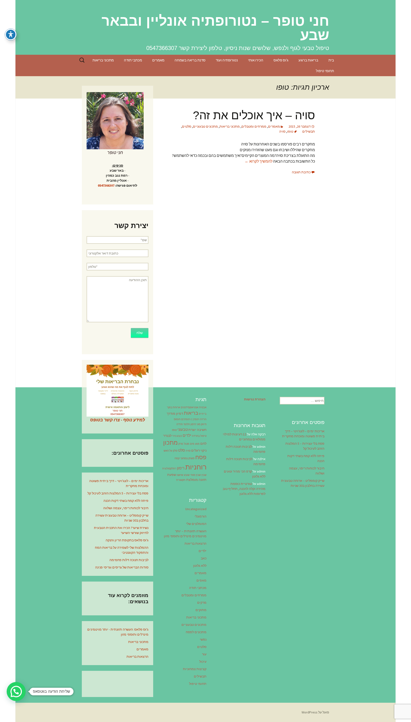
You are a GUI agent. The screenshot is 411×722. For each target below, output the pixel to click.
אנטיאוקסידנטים (189, 407)
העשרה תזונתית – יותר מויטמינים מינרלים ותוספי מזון (185, 533)
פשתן (191, 458)
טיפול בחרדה (199, 436)
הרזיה (203, 419)
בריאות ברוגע (308, 60)
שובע (187, 475)
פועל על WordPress (315, 712)
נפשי (203, 639)
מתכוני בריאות (103, 60)
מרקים (201, 602)
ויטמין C (195, 419)
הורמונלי (200, 516)
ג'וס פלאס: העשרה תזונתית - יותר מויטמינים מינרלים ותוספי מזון (117, 632)
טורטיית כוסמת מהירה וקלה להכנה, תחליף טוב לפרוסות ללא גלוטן (244, 489)
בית (331, 60)
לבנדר (167, 435)
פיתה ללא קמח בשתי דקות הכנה (125, 500)
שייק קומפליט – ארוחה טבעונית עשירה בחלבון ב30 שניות (121, 518)
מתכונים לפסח (196, 632)
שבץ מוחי (195, 475)
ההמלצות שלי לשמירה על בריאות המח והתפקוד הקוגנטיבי (121, 550)
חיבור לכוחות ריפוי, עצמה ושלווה (125, 508)
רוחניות (195, 467)
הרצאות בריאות (137, 656)
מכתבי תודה (133, 60)
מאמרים (158, 60)
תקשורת (181, 480)
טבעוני (182, 429)
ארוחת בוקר (173, 407)
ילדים (187, 435)
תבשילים (308, 131)
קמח (177, 458)
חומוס (177, 419)
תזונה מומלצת (196, 480)
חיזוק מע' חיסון (198, 424)
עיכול (202, 661)
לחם (203, 443)
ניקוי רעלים (198, 450)
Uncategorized (195, 509)
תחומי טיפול (325, 71)
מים (192, 443)
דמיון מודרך (175, 413)
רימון (181, 468)
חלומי (186, 424)
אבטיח (202, 407)
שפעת (171, 475)
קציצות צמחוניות (194, 669)
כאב (203, 558)
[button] (16, 691)
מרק (180, 443)
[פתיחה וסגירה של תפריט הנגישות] (10, 34)
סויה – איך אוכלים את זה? (254, 115)
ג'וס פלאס (281, 60)
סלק (175, 450)
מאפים (201, 580)
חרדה (179, 424)
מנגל (186, 443)
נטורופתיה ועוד (227, 60)
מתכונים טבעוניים (205, 126)
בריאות (191, 413)
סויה (282, 131)
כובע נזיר (177, 436)
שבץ (203, 475)
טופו (290, 131)
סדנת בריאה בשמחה (190, 60)
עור (204, 654)
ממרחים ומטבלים (253, 126)
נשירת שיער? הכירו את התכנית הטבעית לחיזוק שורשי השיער (121, 530)
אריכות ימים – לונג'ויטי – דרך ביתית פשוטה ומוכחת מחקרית (118, 483)
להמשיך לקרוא (258, 161)
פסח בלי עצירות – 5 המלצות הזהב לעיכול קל (118, 493)
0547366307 (106, 185)
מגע (197, 443)
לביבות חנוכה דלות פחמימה (128, 560)
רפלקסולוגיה (169, 468)
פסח (200, 457)
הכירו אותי (255, 60)
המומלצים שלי (196, 524)
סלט (181, 450)
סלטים (186, 126)
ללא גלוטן (199, 565)
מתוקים (201, 610)
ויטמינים (185, 419)
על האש (168, 450)
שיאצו (180, 475)
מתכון (170, 442)
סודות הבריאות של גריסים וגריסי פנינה (121, 567)
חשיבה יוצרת (197, 430)
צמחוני (184, 458)
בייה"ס (202, 413)
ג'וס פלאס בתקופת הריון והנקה (127, 540)
